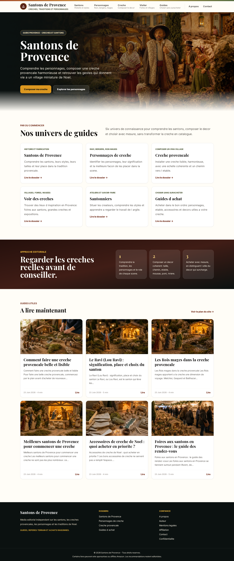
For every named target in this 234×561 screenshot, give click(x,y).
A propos (194, 6)
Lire (77, 392)
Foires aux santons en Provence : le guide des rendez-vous (175, 446)
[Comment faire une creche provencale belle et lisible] (51, 336)
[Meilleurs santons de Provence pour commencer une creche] (51, 418)
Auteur (162, 521)
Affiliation (164, 529)
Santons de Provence (39, 512)
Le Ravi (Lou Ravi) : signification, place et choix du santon (116, 364)
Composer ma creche (35, 89)
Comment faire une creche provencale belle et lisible (47, 362)
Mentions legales (168, 525)
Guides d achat (107, 529)
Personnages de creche (111, 521)
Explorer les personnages (71, 89)
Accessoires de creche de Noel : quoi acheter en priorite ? (116, 444)
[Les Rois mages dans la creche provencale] (183, 336)
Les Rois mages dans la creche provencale (182, 362)
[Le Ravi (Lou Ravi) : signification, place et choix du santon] (117, 336)
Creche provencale (109, 525)
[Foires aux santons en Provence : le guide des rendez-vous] (183, 418)
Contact (207, 6)
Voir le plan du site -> (202, 311)
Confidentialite (166, 538)
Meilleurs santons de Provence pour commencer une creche (51, 444)
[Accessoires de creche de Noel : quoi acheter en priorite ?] (117, 418)
